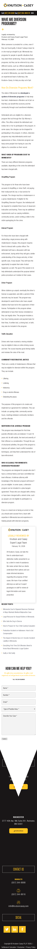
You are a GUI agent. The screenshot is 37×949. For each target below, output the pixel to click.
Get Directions (18, 787)
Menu (32, 13)
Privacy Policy (30, 947)
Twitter (7, 929)
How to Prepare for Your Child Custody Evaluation (19, 626)
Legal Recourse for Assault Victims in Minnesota (18, 617)
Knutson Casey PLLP (20, 944)
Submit (4, 739)
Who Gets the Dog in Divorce (12, 621)
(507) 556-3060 (23, 13)
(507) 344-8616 (19, 894)
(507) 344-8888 (10, 13)
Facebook (22, 929)
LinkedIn (14, 929)
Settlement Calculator (9, 947)
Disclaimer (21, 947)
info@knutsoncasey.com (18, 906)
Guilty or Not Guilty (9, 653)
